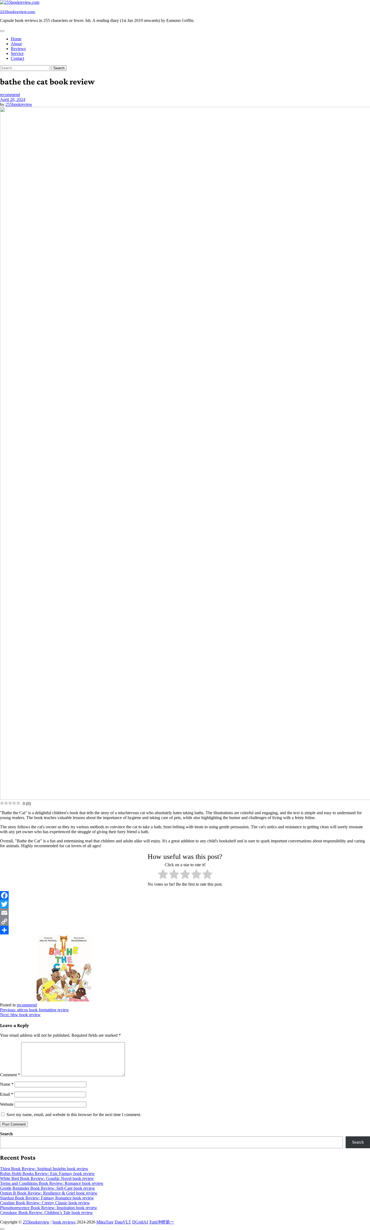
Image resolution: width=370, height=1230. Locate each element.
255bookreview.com (17, 11)
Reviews (18, 48)
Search (6, 1133)
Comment (10, 1074)
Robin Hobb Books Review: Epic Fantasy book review (47, 1173)
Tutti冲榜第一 (161, 1222)
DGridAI (140, 1222)
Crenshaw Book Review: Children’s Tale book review (46, 1212)
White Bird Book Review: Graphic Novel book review (47, 1178)
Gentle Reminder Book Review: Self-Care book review (47, 1188)
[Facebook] (185, 895)
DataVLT (123, 1222)
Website (7, 1104)
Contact (17, 58)
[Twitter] (185, 904)
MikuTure (104, 1222)
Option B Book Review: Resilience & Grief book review (49, 1193)
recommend (10, 94)
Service (17, 53)
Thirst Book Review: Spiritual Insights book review (44, 1168)
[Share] (185, 930)
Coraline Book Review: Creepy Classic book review (45, 1202)
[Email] (185, 912)
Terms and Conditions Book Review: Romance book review (51, 1183)
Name (7, 1084)
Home (16, 39)
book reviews (64, 1222)
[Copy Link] (185, 921)
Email (6, 1094)
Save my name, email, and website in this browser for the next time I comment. (74, 1114)
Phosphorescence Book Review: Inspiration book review (48, 1207)
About (16, 43)
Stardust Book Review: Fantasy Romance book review (47, 1198)
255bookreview (18, 104)
